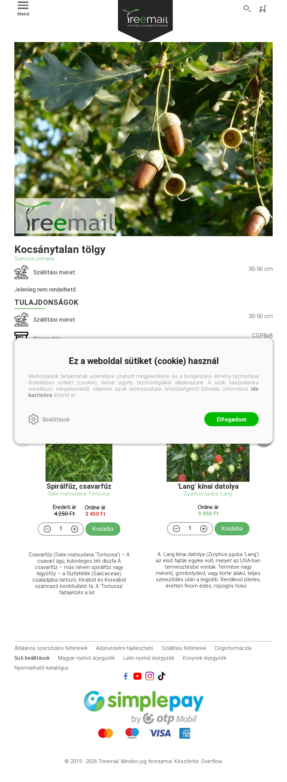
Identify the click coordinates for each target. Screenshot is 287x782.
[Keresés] (247, 9)
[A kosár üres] (263, 9)
